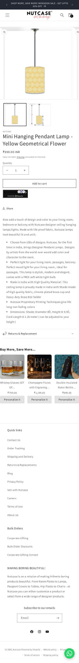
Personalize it (12, 399)
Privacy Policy (15, 481)
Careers (11, 498)
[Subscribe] (58, 618)
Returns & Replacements (22, 465)
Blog (10, 473)
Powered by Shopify (30, 649)
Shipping (20, 157)
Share (9, 208)
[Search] (62, 15)
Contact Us (13, 440)
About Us (12, 515)
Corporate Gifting (17, 538)
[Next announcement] (72, 5)
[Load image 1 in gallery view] (15, 114)
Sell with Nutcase (17, 490)
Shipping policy (50, 655)
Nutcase (17, 649)
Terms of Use (15, 506)
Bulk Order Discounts (20, 546)
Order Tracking (16, 448)
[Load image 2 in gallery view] (39, 114)
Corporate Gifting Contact (22, 554)
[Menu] (7, 15)
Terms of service (32, 655)
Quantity (7, 163)
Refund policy (50, 649)
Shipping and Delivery (20, 456)
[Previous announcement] (7, 5)
